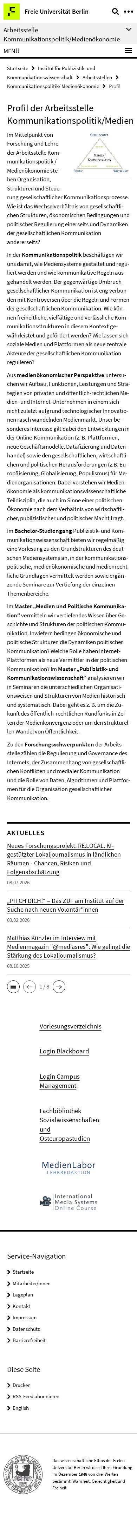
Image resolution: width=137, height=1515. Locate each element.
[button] (13, 987)
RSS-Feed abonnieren (36, 1396)
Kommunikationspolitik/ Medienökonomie (53, 86)
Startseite (17, 68)
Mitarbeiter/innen (32, 1283)
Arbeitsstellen (97, 77)
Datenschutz (26, 1329)
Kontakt (21, 1306)
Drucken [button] (22, 1385)
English (21, 1408)
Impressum (25, 1317)
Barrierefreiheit (29, 1340)
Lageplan (23, 1294)
